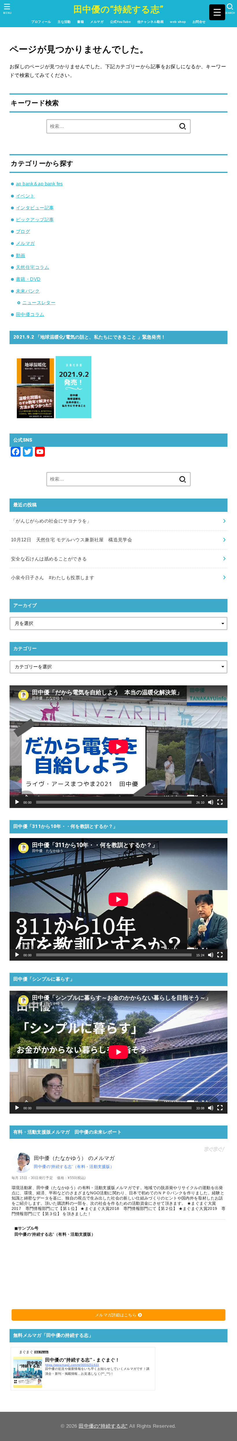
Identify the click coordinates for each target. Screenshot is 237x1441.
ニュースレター (38, 302)
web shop (178, 21)
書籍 (80, 21)
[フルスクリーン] (220, 802)
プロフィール (41, 21)
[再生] (17, 802)
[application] (118, 746)
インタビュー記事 (35, 207)
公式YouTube (120, 21)
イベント (25, 195)
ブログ (23, 231)
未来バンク (28, 291)
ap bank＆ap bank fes (39, 183)
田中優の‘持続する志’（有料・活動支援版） (74, 1166)
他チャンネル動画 (150, 21)
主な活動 (64, 21)
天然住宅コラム (32, 267)
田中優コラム (30, 314)
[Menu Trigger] (217, 12)
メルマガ (96, 21)
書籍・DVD (28, 279)
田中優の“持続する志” (118, 9)
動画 (20, 255)
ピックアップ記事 (35, 219)
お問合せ (199, 21)
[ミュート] (211, 802)
